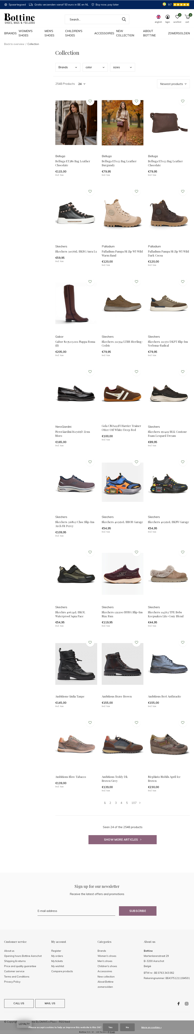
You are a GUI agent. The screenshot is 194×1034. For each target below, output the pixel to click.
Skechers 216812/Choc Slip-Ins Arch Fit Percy (74, 524)
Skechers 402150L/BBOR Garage (122, 522)
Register (56, 950)
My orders (57, 955)
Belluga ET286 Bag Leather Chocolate (72, 163)
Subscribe (137, 911)
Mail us (50, 1003)
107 (134, 803)
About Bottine (149, 33)
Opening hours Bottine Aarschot (23, 955)
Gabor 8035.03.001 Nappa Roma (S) (75, 344)
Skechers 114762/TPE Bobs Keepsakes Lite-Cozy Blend (166, 614)
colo (89, 67)
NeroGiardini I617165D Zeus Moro (72, 434)
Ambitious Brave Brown (117, 696)
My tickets (57, 961)
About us (9, 950)
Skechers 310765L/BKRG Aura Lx (76, 251)
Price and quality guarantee (20, 966)
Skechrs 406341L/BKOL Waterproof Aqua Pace (70, 614)
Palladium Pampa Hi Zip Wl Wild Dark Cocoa (168, 253)
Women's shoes (26, 33)
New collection (125, 33)
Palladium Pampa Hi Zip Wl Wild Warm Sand (122, 253)
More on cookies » (151, 1027)
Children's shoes (73, 33)
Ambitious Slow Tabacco (70, 777)
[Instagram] (186, 1003)
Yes (111, 1027)
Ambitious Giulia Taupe (69, 696)
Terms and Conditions (16, 976)
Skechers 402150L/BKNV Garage (168, 522)
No (127, 1027)
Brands (10, 33)
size (116, 67)
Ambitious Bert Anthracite (164, 696)
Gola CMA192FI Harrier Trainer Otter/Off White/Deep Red (121, 428)
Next (139, 803)
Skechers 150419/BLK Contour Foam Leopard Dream (167, 434)
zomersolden (179, 33)
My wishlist (57, 966)
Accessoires (104, 33)
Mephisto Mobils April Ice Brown (164, 779)
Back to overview (14, 44)
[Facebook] (179, 1003)
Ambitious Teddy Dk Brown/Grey (115, 779)
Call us (18, 1003)
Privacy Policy (12, 981)
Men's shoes (49, 33)
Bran (63, 67)
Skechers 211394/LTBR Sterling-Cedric (122, 344)
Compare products (62, 971)
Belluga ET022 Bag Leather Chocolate (165, 163)
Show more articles (121, 839)
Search (124, 19)
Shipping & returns (15, 961)
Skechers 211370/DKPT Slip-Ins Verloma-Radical (168, 344)
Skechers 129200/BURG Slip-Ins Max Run (122, 614)
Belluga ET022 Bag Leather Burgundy (119, 163)
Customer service (14, 971)
